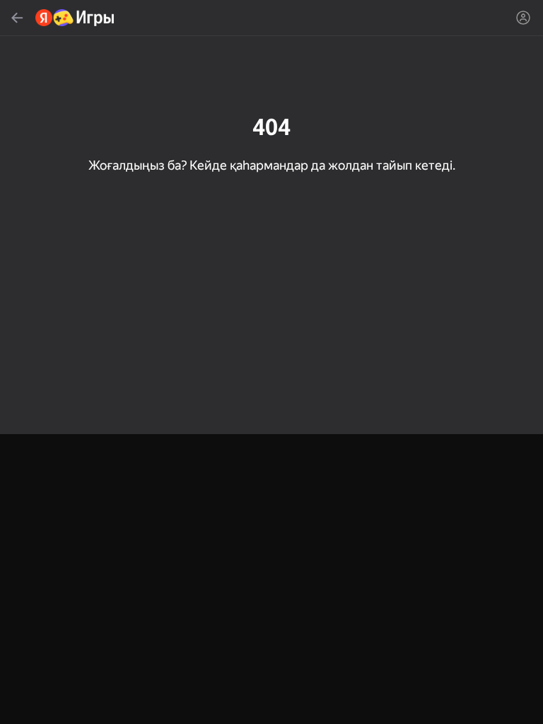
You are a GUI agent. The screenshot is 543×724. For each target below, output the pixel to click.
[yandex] (75, 17)
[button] (271, 362)
